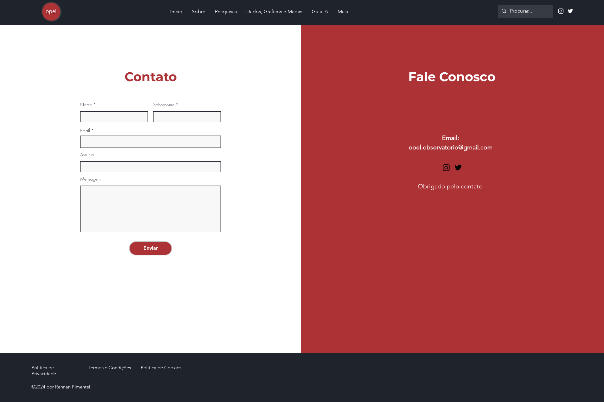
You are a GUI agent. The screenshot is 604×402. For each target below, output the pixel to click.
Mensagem (90, 179)
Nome (86, 105)
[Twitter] (570, 11)
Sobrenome (163, 105)
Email (85, 130)
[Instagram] (560, 11)
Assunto (87, 155)
